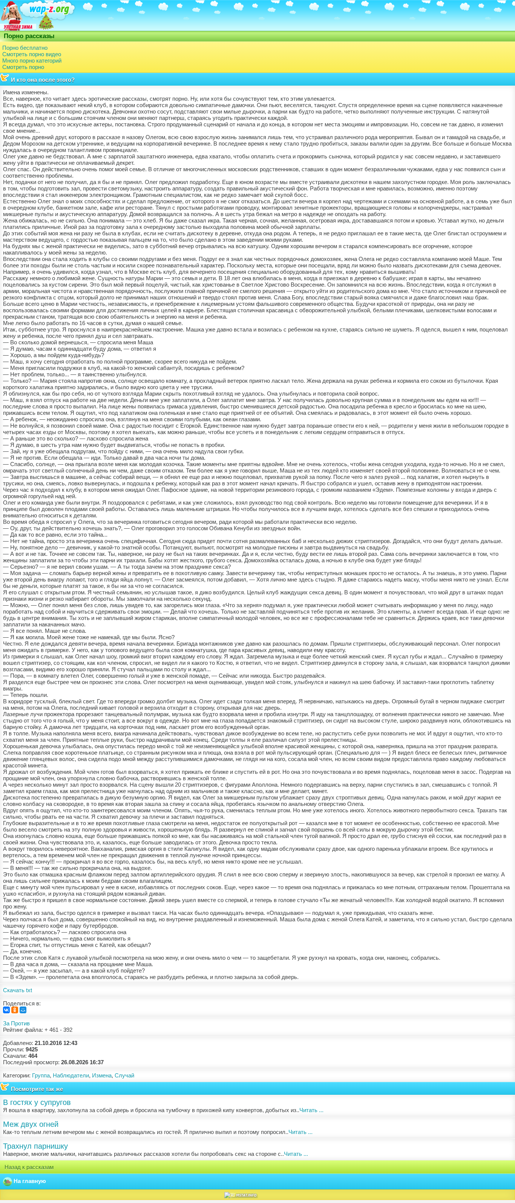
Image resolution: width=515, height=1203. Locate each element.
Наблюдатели (71, 1075)
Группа (41, 1075)
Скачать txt (17, 990)
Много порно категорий (31, 60)
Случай (124, 1075)
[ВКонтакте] (6, 1010)
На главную (29, 1181)
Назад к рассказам (28, 1167)
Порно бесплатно (25, 47)
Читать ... (311, 1110)
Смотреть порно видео (31, 54)
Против (20, 1023)
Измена (102, 1075)
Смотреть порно (23, 67)
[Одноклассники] (14, 1010)
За (6, 1023)
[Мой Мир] (23, 1010)
